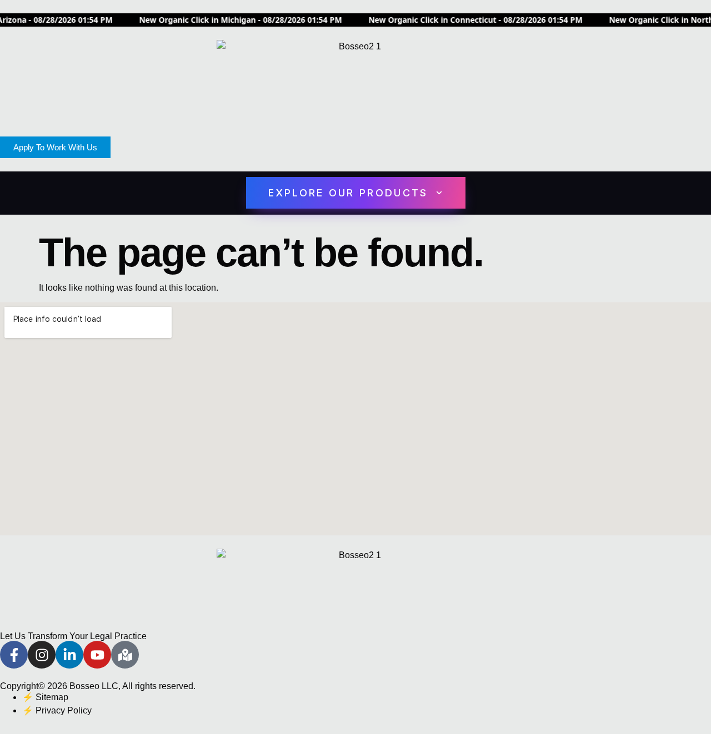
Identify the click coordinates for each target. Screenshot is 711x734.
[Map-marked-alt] (125, 655)
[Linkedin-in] (69, 655)
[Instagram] (42, 655)
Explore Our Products (348, 193)
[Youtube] (97, 655)
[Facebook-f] (14, 655)
